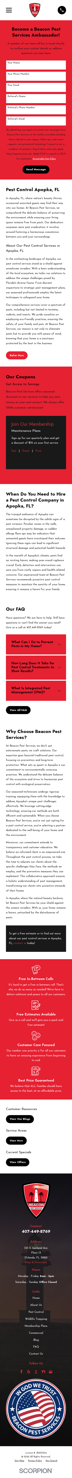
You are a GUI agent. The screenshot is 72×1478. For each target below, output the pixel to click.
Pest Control (36, 1312)
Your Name (14, 63)
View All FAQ (18, 710)
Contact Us (36, 1354)
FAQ (36, 1347)
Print (38, 451)
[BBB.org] (36, 1371)
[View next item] (15, 475)
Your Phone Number (18, 74)
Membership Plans (36, 1326)
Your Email (13, 85)
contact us (20, 943)
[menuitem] (19, 1461)
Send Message (36, 169)
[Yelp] (28, 1371)
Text (13, 451)
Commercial (36, 1333)
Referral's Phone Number (21, 107)
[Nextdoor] (43, 1371)
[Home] (35, 10)
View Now (16, 1141)
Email (25, 451)
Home (36, 1298)
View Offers (18, 1162)
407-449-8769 (36, 1231)
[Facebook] (21, 1371)
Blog (36, 1340)
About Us (36, 1305)
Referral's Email (16, 119)
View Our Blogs (20, 1119)
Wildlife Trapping (36, 1319)
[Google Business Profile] (50, 1371)
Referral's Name (17, 96)
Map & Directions (36, 1262)
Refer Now (17, 355)
